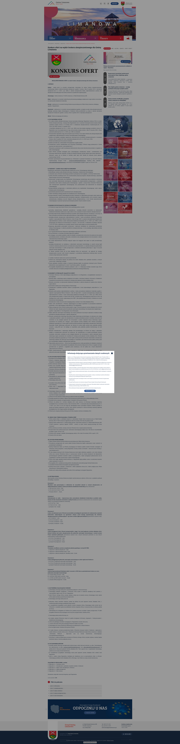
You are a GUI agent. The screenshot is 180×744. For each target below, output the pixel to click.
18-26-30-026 (93, 369)
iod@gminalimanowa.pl (106, 369)
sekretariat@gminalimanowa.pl (75, 365)
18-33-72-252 (103, 364)
